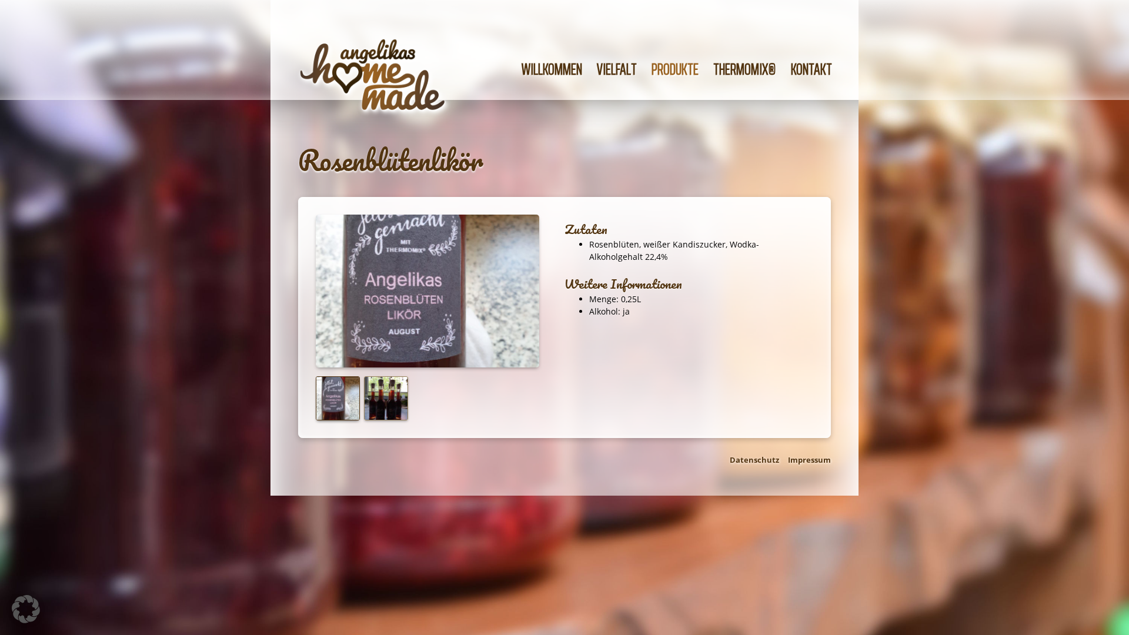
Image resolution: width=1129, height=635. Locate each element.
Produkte (675, 69)
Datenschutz (754, 459)
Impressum (809, 459)
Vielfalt (617, 69)
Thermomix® (744, 69)
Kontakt (811, 69)
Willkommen (552, 69)
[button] (26, 609)
